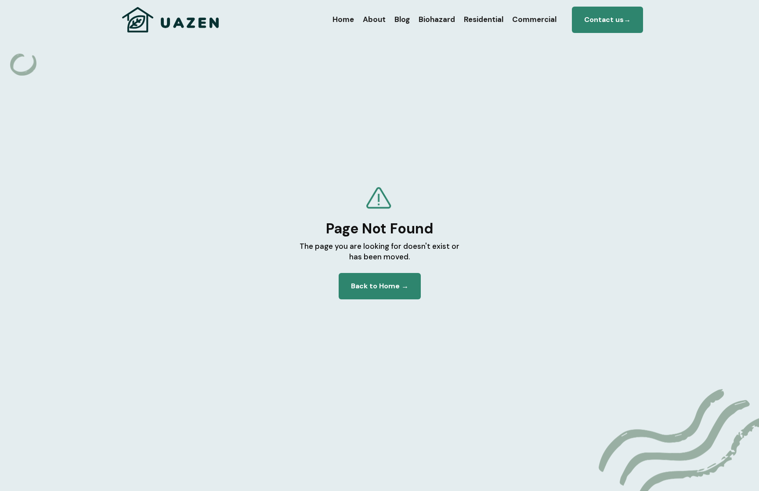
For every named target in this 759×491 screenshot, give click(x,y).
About (374, 19)
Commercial (534, 19)
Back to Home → (379, 286)
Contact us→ (607, 19)
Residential (483, 19)
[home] (171, 20)
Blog (402, 19)
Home (343, 19)
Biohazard (437, 19)
